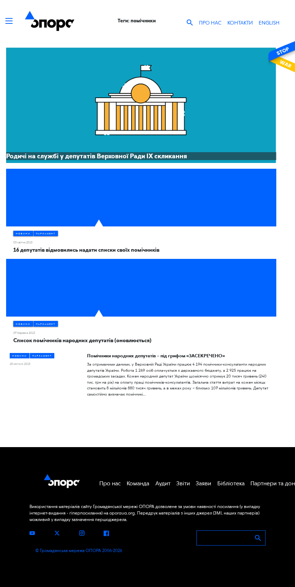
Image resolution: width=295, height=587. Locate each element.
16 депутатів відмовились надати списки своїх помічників (86, 250)
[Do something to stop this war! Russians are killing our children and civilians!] (280, 56)
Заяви (203, 483)
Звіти (183, 483)
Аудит (163, 483)
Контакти (240, 23)
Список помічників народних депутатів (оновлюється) (82, 340)
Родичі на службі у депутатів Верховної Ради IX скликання (96, 156)
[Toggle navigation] (9, 21)
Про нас (210, 23)
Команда (138, 483)
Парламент (45, 233)
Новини (23, 233)
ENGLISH (269, 23)
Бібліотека (231, 483)
